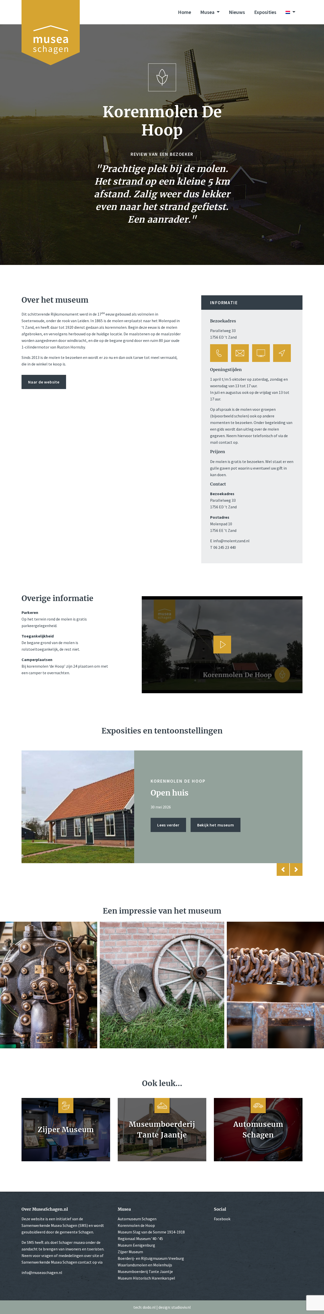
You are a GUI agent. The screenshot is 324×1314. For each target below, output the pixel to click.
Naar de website (43, 381)
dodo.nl (149, 1307)
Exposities (265, 12)
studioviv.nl (181, 1307)
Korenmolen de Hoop (136, 1225)
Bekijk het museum (215, 829)
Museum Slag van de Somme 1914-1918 (151, 1231)
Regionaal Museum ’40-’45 (140, 1238)
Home (184, 12)
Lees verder (168, 829)
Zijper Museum (130, 1251)
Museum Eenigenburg (136, 1245)
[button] (283, 869)
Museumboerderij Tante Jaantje (145, 1271)
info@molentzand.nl (231, 540)
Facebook (222, 1218)
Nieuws (237, 12)
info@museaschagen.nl (42, 1272)
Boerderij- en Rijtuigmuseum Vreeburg (151, 1258)
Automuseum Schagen (137, 1218)
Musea (207, 12)
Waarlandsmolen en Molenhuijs (145, 1264)
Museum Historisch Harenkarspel (146, 1278)
